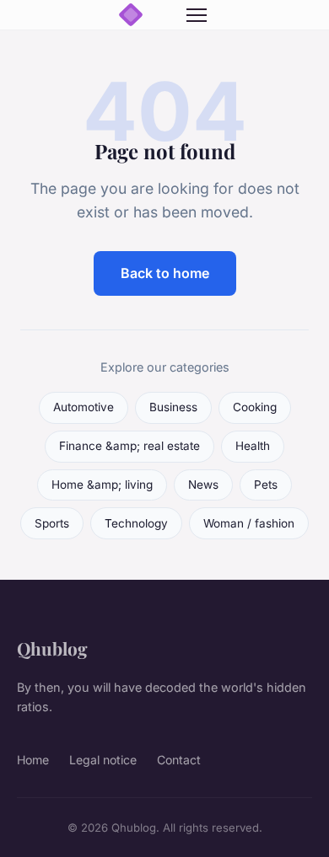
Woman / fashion (248, 523)
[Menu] (196, 15)
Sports (52, 523)
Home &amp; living (102, 484)
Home (33, 760)
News (203, 484)
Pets (266, 484)
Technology (136, 523)
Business (173, 407)
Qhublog (52, 648)
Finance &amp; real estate (129, 446)
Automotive (83, 407)
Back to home (165, 273)
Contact (179, 760)
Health (252, 446)
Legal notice (103, 760)
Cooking (255, 407)
